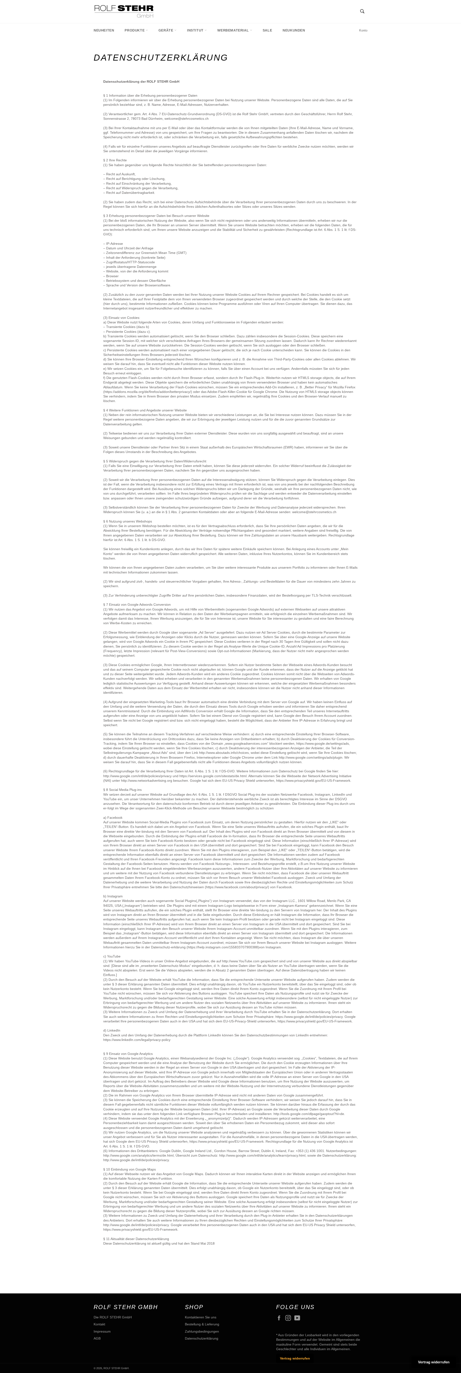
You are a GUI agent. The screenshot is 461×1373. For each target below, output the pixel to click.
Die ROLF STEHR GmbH (113, 1317)
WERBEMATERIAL (233, 30)
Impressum (102, 1331)
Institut (196, 30)
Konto (363, 30)
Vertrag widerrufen (295, 1358)
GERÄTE (166, 30)
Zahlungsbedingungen (202, 1331)
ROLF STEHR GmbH (116, 1368)
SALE (267, 30)
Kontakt (99, 1324)
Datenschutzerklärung (201, 1338)
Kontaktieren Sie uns (200, 1317)
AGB (97, 1338)
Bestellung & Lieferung (202, 1324)
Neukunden (294, 30)
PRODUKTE (135, 30)
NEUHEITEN (104, 30)
